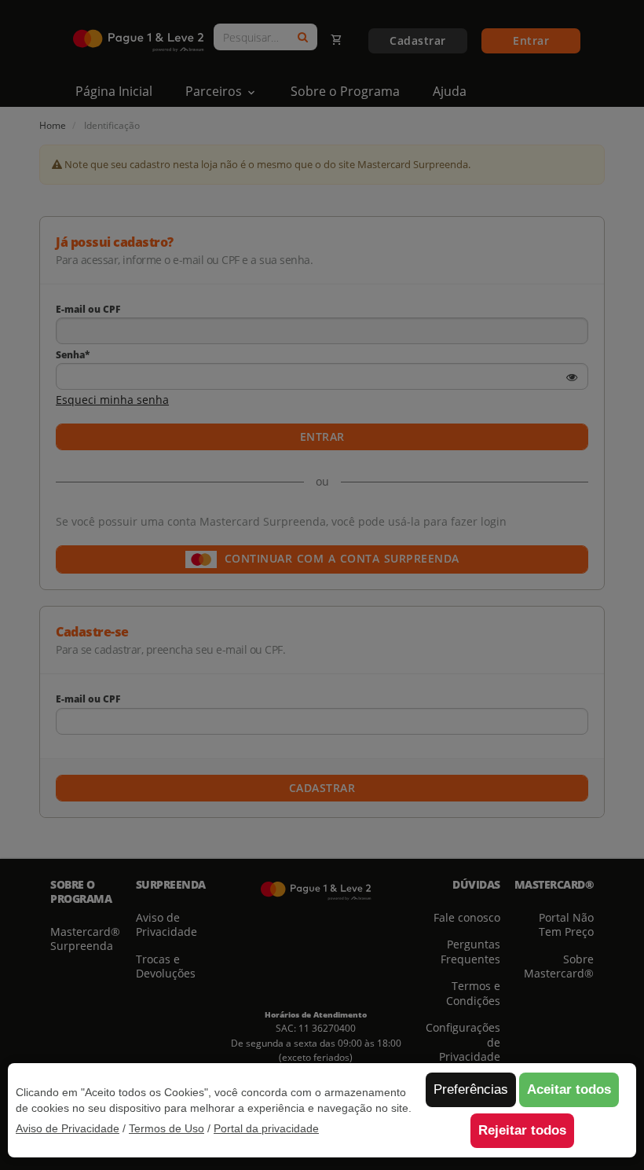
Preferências (471, 1089)
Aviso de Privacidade (67, 1128)
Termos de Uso (166, 1128)
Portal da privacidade (266, 1128)
